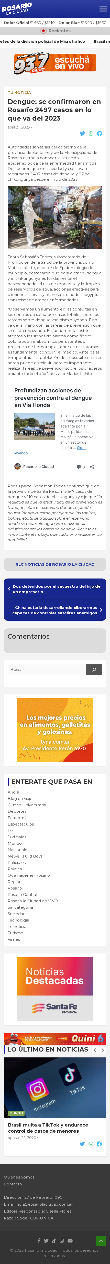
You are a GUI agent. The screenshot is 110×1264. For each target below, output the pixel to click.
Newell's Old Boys (25, 856)
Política (15, 868)
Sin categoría (20, 907)
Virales (14, 939)
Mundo (15, 843)
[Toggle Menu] (103, 8)
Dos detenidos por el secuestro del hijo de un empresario (57, 589)
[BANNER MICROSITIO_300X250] (55, 960)
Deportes (17, 811)
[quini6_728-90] (55, 1035)
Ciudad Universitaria (27, 804)
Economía (18, 817)
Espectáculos (21, 824)
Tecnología (18, 920)
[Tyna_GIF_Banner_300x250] (55, 701)
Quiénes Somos (19, 1177)
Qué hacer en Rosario (29, 875)
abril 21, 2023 (19, 127)
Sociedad (17, 913)
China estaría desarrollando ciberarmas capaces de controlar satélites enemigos (54, 610)
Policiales (17, 862)
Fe (10, 830)
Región (14, 881)
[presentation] (95, 1050)
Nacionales (18, 849)
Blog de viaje (20, 798)
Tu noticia (19, 92)
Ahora (13, 792)
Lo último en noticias (47, 1049)
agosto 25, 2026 (22, 1138)
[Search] (94, 669)
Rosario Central (22, 894)
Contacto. (13, 1184)
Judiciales (17, 836)
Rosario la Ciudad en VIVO (33, 900)
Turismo (15, 932)
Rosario (15, 888)
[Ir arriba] (101, 1241)
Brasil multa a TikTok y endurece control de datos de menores (48, 1128)
